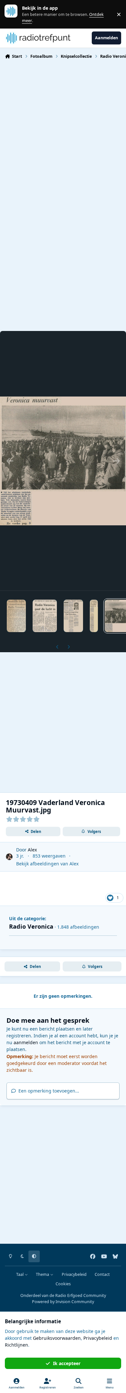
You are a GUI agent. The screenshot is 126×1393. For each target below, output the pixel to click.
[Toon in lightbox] (63, 461)
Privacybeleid (74, 1274)
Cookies (63, 1284)
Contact (102, 1274)
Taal (20, 1274)
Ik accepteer (66, 1363)
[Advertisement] (63, 131)
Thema (43, 1274)
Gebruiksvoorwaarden (57, 1338)
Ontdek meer (14, 14)
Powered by (63, 1301)
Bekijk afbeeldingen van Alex (47, 864)
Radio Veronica (31, 926)
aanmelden (26, 1042)
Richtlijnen (16, 1345)
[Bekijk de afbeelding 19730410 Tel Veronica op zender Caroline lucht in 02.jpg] (73, 616)
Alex (32, 850)
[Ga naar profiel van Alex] (9, 856)
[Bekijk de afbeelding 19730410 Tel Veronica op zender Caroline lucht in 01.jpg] (94, 616)
